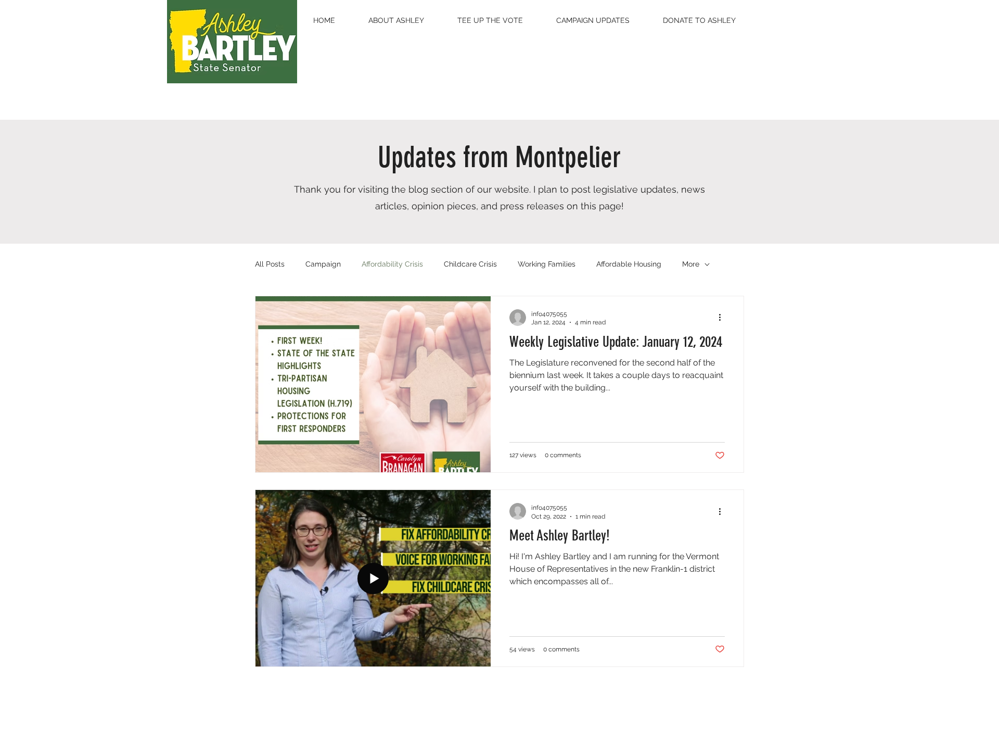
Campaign (323, 264)
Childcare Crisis (470, 264)
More (690, 264)
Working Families (546, 264)
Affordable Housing (628, 264)
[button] (396, 20)
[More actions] (723, 317)
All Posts (270, 264)
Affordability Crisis (392, 264)
